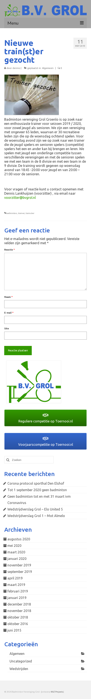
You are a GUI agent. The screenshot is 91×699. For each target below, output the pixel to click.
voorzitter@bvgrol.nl (20, 197)
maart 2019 (16, 585)
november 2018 (19, 611)
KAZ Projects (57, 692)
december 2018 (19, 604)
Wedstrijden (19, 669)
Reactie (9, 249)
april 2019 (15, 578)
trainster (30, 213)
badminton (11, 213)
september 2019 (19, 572)
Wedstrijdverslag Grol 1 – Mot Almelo (36, 516)
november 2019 (19, 565)
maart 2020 (16, 552)
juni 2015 (14, 630)
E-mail (9, 312)
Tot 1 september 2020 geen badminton (37, 490)
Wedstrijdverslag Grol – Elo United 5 (35, 509)
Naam (8, 297)
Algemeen (48, 68)
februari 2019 (17, 591)
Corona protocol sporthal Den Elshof (35, 483)
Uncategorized (21, 661)
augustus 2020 (18, 539)
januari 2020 (16, 559)
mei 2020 (14, 545)
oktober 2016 (17, 624)
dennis (16, 68)
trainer (21, 213)
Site (6, 328)
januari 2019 (16, 598)
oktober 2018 (17, 617)
